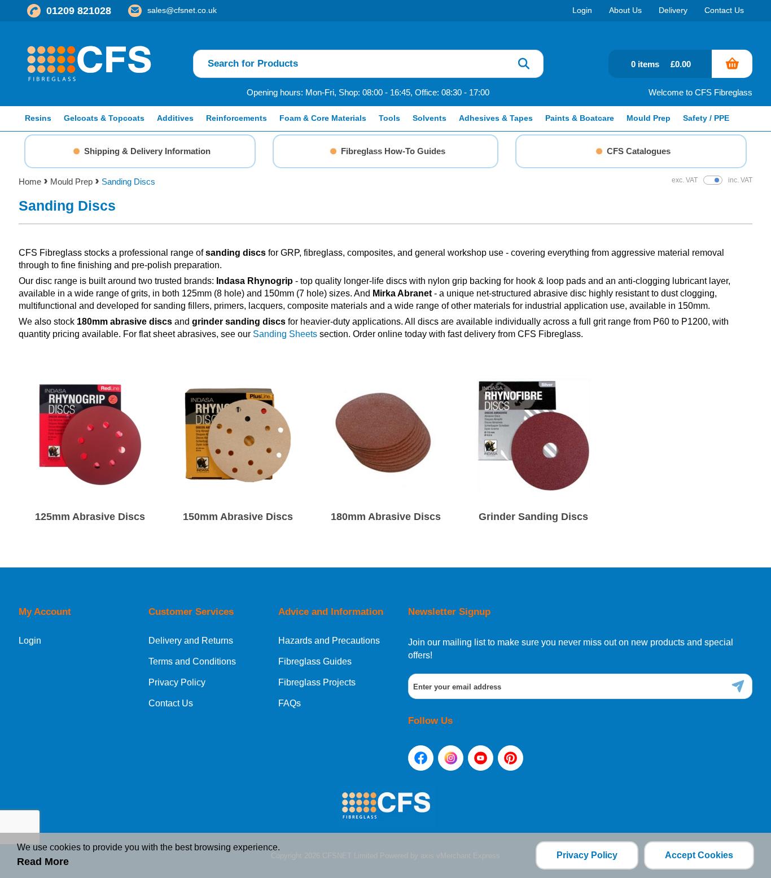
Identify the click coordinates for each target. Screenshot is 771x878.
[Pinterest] (510, 758)
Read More (43, 861)
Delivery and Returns (190, 640)
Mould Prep (71, 181)
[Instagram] (450, 758)
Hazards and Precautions (329, 640)
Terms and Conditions (192, 661)
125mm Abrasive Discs (90, 516)
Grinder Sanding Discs (533, 516)
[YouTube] (480, 758)
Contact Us (170, 703)
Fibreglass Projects (317, 682)
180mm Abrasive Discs (386, 516)
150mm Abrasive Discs (238, 516)
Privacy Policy (176, 682)
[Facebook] (420, 758)
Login (30, 640)
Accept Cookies (699, 855)
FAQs (289, 703)
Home (30, 181)
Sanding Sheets (285, 334)
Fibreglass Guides (315, 661)
